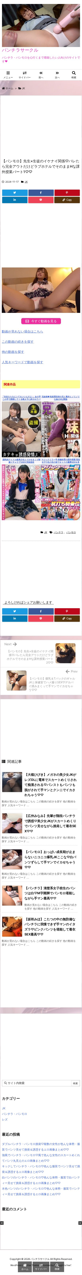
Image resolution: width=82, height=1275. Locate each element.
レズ (5, 1119)
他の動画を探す (13, 352)
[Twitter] (15, 193)
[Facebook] (41, 193)
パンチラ (58, 532)
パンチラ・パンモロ (14, 1113)
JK (23, 88)
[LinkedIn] (14, 200)
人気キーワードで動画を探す (22, 362)
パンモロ (71, 532)
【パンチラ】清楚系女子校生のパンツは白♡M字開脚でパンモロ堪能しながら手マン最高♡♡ (49, 893)
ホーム (9, 88)
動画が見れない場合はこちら (22, 331)
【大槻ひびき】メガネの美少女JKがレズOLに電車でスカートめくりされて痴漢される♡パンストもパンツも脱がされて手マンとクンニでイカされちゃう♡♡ (50, 785)
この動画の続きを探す (18, 342)
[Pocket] (41, 200)
